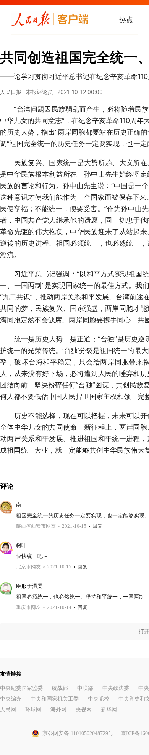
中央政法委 (115, 688)
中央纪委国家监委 (21, 688)
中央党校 (98, 699)
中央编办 (10, 699)
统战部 (60, 688)
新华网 (109, 709)
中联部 (85, 688)
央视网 (84, 709)
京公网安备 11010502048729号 (77, 733)
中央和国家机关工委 (55, 699)
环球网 (33, 709)
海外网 (58, 709)
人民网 (8, 709)
